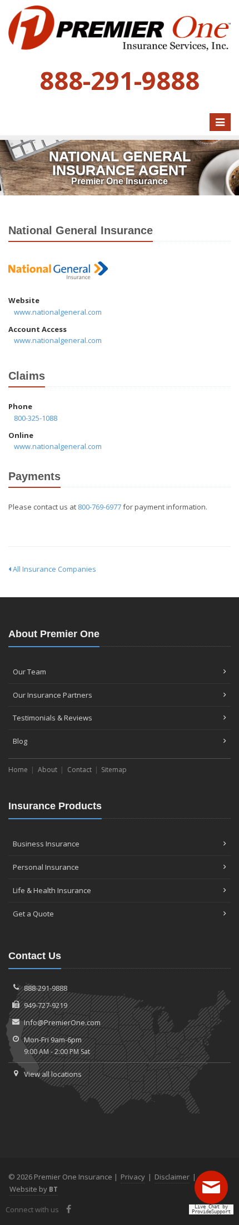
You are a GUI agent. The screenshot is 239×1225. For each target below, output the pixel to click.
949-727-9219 (45, 1005)
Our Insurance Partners (52, 695)
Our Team (29, 672)
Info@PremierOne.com (62, 1022)
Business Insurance (46, 844)
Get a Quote (33, 914)
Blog (20, 741)
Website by (33, 1189)
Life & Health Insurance (52, 890)
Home (18, 769)
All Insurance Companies (53, 569)
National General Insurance (58, 270)
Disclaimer (172, 1177)
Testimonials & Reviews (52, 718)
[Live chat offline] (214, 1191)
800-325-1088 (35, 418)
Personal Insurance (46, 867)
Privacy (133, 1177)
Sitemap (114, 769)
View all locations (53, 1074)
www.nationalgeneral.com (58, 312)
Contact (79, 769)
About (47, 769)
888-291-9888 (45, 988)
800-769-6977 (99, 507)
